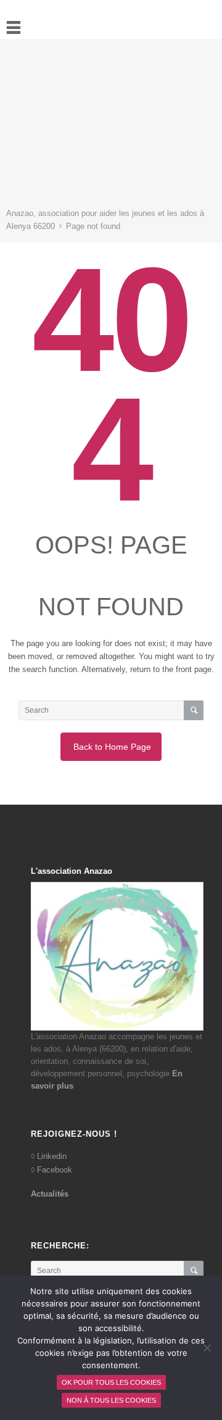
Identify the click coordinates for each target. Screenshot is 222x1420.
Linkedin (52, 1156)
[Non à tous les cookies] (206, 1348)
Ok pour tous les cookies (111, 1382)
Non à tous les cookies (111, 1400)
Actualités (49, 1193)
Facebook (54, 1169)
